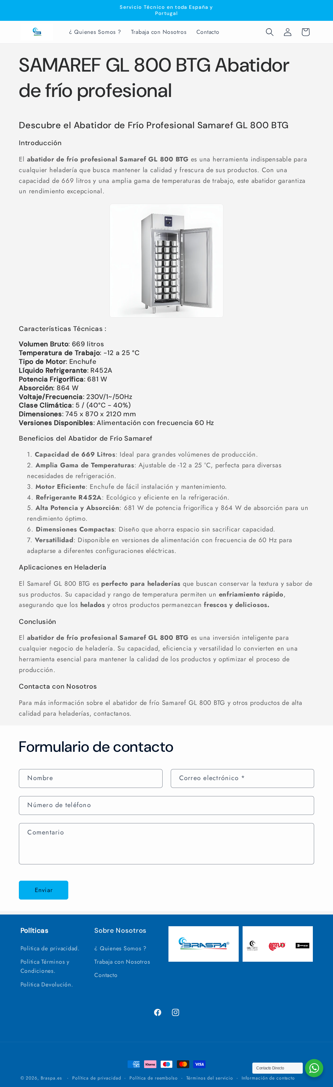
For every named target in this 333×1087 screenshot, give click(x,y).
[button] (270, 32)
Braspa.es (51, 1078)
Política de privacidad (96, 1078)
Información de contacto (268, 1078)
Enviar (44, 890)
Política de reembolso (153, 1078)
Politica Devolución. (46, 984)
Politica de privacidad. (50, 948)
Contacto (105, 975)
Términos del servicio (209, 1078)
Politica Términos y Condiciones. (45, 966)
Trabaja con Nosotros (122, 961)
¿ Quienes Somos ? (120, 948)
